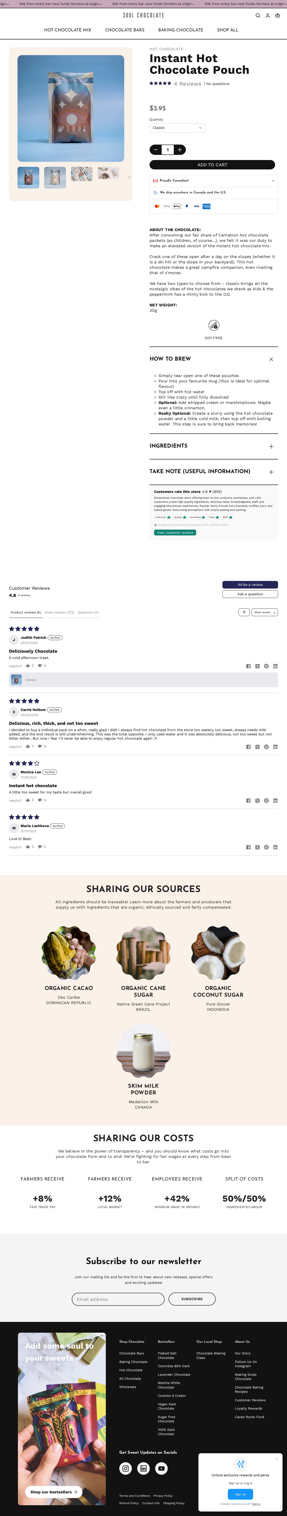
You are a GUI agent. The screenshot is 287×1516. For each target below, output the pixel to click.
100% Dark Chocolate (166, 1432)
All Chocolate (130, 1379)
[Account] (268, 15)
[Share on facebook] (248, 666)
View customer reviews (175, 532)
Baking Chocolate (133, 1362)
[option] (70, 108)
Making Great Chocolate (246, 1377)
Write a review (250, 585)
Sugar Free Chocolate (166, 1419)
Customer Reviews (250, 1400)
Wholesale (127, 1387)
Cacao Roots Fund (249, 1417)
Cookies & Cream (172, 1396)
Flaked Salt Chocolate (167, 1355)
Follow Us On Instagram (246, 1364)
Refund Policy (129, 1503)
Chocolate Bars (131, 1353)
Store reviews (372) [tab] (59, 612)
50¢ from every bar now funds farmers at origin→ (133, 4)
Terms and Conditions (134, 1495)
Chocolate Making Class (210, 1355)
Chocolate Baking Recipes (249, 1389)
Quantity (156, 119)
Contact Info (151, 1503)
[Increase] (180, 150)
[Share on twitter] (257, 666)
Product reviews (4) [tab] (26, 612)
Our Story (243, 1353)
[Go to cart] (277, 15)
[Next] (117, 108)
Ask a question (250, 594)
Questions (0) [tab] (88, 612)
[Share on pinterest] (266, 666)
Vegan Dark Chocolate (167, 1406)
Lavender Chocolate (174, 1375)
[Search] (258, 15)
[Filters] (244, 612)
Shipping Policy (174, 1503)
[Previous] (24, 108)
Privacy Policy (163, 1495)
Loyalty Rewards (248, 1408)
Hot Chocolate (167, 49)
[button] (161, 83)
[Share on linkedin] (275, 666)
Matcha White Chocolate (169, 1385)
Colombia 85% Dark (174, 1366)
